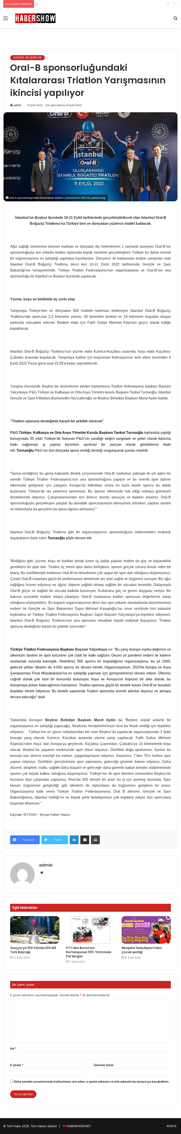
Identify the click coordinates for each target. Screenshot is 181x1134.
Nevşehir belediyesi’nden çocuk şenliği (142, 950)
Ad (13, 1048)
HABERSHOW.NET (78, 1126)
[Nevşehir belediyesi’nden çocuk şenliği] (146, 930)
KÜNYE (172, 1126)
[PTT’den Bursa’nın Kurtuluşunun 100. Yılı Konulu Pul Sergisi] (90, 930)
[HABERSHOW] (35, 18)
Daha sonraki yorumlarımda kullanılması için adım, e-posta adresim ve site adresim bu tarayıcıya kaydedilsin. (91, 1081)
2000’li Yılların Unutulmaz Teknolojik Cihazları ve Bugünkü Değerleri (82, 4)
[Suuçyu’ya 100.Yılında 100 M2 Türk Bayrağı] (34, 930)
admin (17, 105)
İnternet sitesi (103, 1065)
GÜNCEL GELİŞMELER (27, 57)
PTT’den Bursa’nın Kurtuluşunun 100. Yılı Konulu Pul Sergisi (88, 952)
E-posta (16, 1065)
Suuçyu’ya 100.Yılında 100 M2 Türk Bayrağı (33, 950)
